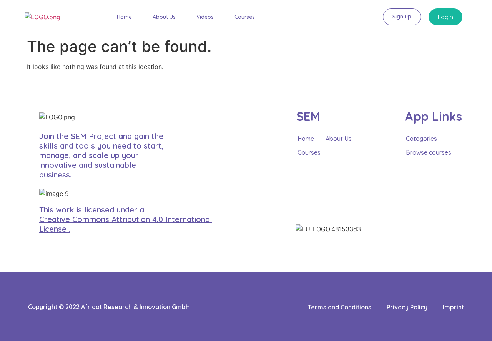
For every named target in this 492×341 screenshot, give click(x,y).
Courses (244, 17)
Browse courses (428, 152)
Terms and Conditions (339, 307)
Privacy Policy (407, 307)
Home (124, 17)
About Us (164, 17)
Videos (205, 17)
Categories (421, 138)
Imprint (453, 307)
